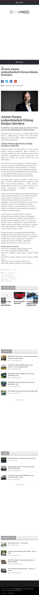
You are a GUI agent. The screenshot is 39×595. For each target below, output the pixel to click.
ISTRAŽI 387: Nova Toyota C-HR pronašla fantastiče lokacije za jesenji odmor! (23, 357)
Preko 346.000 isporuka (19, 302)
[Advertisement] (19, 37)
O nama (3, 593)
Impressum (11, 593)
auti (13, 273)
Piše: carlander (7, 85)
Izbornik (20, 3)
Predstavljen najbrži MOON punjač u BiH (32, 303)
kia (2, 281)
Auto (3, 275)
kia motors (8, 281)
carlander (11, 277)
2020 (9, 273)
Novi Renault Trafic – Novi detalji (18, 543)
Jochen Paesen (11, 279)
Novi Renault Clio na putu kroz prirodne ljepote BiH (22, 391)
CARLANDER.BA (17, 590)
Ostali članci (19, 400)
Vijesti (15, 270)
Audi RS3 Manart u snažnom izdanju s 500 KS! (22, 458)
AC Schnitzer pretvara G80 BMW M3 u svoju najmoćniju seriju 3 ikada (21, 476)
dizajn (3, 279)
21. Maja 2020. (18, 85)
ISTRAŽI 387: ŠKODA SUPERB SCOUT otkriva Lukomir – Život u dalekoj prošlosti (20, 366)
